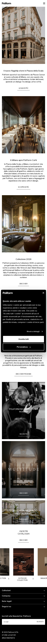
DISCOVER (24, 540)
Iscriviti (40, 621)
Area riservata (8, 638)
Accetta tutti (23, 339)
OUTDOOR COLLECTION (22, 579)
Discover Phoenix (23, 374)
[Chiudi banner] (43, 293)
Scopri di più (23, 187)
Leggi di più (23, 88)
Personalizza (22, 347)
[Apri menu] (44, 3)
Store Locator (9, 635)
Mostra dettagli (33, 331)
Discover (24, 283)
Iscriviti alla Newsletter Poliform (16, 616)
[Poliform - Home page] (6, 3)
